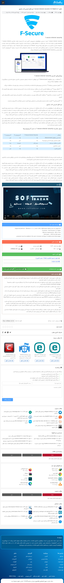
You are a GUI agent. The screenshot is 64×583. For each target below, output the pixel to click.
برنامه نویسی (44, 559)
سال (12, 455)
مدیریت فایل (29, 567)
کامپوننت (14, 559)
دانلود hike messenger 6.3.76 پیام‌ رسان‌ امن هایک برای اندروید (16, 422)
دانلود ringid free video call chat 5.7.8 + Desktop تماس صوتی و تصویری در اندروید (45, 422)
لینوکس (30, 559)
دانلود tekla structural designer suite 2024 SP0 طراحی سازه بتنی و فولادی (46, 517)
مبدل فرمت (60, 562)
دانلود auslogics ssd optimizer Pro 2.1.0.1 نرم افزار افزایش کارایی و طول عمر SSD (45, 512)
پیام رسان (29, 564)
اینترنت (61, 564)
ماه (32, 455)
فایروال (14, 567)
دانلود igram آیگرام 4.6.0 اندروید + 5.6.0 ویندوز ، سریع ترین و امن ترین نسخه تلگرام (15, 417)
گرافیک (14, 562)
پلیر (31, 562)
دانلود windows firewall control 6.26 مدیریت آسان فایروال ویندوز (16, 438)
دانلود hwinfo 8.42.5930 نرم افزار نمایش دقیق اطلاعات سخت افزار (16, 443)
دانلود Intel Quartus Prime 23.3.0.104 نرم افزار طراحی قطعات (15, 511)
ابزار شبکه (61, 567)
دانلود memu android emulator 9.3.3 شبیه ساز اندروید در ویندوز (17, 441)
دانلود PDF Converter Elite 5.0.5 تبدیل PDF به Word (49, 436)
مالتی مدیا (60, 559)
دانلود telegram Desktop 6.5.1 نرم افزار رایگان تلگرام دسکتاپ (46, 412)
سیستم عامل (29, 556)
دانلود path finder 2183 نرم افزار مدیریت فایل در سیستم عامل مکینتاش (45, 521)
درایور (15, 556)
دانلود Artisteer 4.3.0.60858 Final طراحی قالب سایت (19, 436)
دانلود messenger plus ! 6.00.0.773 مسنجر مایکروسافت (16, 411)
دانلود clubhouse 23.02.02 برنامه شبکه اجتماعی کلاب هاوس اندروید (46, 426)
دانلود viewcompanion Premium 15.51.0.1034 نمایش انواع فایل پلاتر (15, 507)
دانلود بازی (44, 576)
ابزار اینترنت (60, 570)
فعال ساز (46, 570)
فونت (46, 567)
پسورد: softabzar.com (16, 249)
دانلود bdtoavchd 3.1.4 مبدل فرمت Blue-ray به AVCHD (46, 507)
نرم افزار (49, 321)
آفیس (46, 556)
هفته (52, 455)
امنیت (53, 321)
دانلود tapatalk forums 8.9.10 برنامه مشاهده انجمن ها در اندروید (46, 417)
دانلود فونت (20, 576)
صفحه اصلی (52, 576)
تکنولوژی (14, 570)
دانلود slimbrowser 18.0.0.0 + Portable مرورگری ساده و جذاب (16, 517)
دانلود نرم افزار (36, 576)
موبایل (46, 562)
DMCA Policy (12, 576)
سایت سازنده (55, 261)
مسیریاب (30, 570)
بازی (47, 564)
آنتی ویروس (57, 321)
